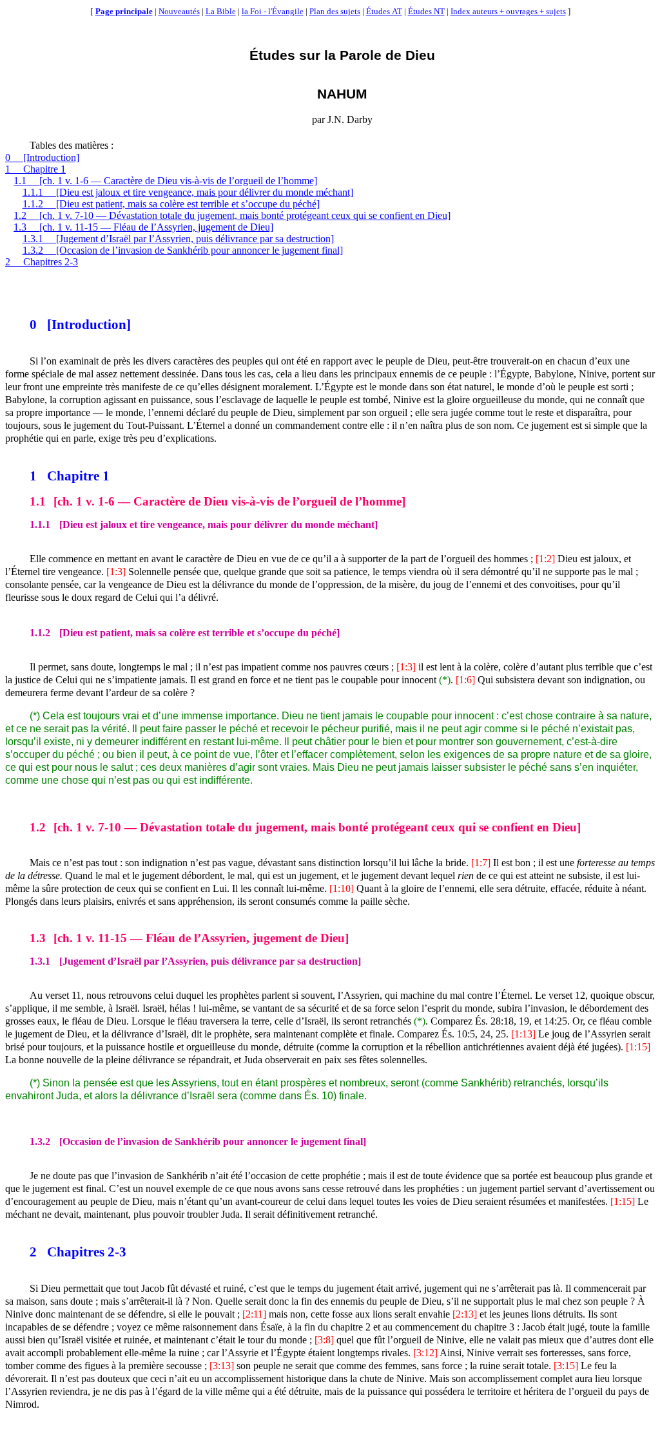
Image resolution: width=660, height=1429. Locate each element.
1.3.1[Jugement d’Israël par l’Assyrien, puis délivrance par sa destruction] (178, 238)
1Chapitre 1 (35, 169)
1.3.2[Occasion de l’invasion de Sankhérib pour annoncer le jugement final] (183, 250)
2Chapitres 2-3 (41, 261)
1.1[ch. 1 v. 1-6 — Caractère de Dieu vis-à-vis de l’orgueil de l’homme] (165, 180)
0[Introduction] (42, 157)
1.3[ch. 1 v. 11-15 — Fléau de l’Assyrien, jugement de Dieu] (143, 227)
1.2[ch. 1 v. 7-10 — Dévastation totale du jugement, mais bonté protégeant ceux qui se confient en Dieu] (232, 215)
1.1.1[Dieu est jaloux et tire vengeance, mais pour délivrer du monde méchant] (188, 192)
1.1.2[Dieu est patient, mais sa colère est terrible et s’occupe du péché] (171, 203)
